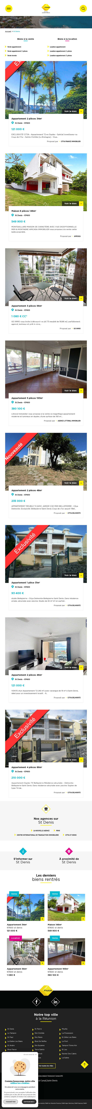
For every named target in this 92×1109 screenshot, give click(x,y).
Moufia (64, 1029)
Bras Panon (12, 1049)
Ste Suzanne (40, 1045)
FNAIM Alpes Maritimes (67, 1103)
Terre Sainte (39, 1049)
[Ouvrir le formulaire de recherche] (83, 8)
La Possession (67, 1033)
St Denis (10, 1029)
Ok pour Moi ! (29, 1102)
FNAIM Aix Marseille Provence (53, 1103)
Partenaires (51, 1076)
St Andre (11, 1045)
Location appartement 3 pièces (61, 55)
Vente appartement (14, 47)
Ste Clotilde (39, 1033)
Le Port (65, 1041)
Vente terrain (12, 55)
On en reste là (29, 1054)
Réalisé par (9, 1094)
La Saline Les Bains (15, 1041)
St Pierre (38, 1029)
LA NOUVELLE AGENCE (41, 830)
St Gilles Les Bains (69, 1037)
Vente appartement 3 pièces (17, 51)
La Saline (65, 1058)
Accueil (8, 31)
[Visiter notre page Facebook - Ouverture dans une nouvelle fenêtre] (36, 1005)
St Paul (10, 1037)
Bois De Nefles (41, 1041)
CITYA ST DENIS (71, 835)
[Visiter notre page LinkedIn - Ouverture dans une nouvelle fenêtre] (55, 1005)
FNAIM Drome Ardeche (38, 1103)
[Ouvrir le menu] (8, 8)
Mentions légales (41, 1076)
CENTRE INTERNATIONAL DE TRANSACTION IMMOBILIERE (38, 835)
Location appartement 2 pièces (61, 51)
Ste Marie (38, 1037)
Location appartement (57, 47)
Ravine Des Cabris (69, 1054)
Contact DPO (59, 1076)
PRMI (58, 830)
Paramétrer (10, 1102)
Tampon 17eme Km (69, 1045)
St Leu (64, 1049)
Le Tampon (11, 1033)
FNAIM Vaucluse (78, 1103)
